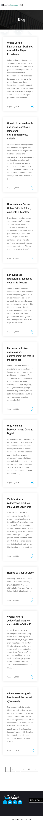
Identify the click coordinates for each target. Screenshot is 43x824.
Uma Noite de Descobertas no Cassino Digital (20, 429)
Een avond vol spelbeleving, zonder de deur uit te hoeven (19, 278)
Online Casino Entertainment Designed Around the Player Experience (20, 48)
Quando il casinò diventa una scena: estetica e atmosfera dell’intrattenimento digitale (20, 131)
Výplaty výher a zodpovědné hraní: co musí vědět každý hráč (19, 503)
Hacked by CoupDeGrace (20, 572)
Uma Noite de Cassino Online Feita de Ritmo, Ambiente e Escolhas (19, 208)
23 (29, 769)
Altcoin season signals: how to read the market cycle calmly (19, 697)
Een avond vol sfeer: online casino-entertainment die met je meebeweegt (20, 354)
